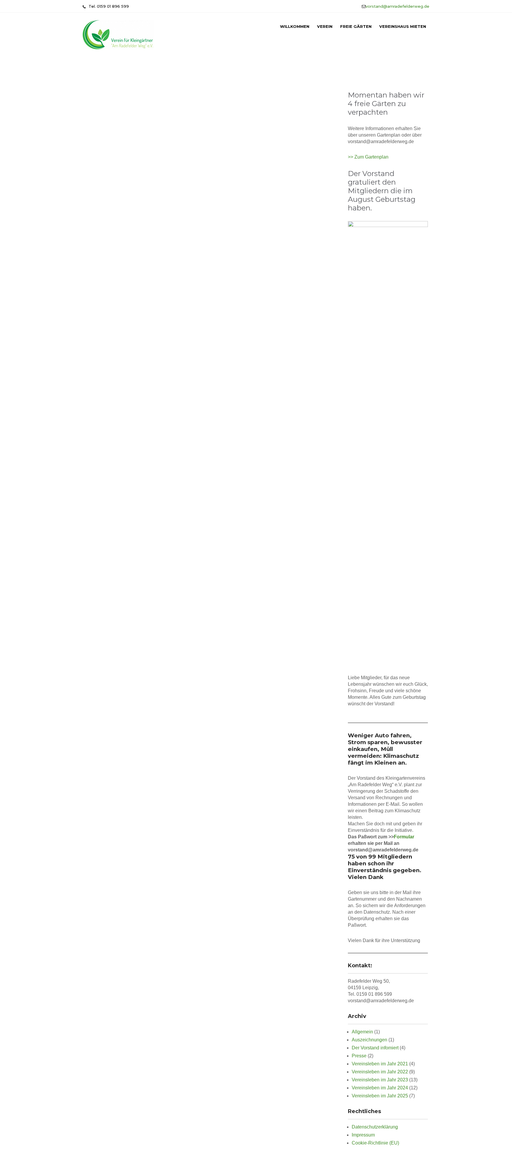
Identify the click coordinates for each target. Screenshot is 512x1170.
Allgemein (362, 1031)
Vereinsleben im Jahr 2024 (380, 1087)
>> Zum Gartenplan (368, 156)
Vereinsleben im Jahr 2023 (380, 1079)
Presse (359, 1055)
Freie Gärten (356, 26)
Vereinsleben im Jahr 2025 (380, 1095)
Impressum (363, 1134)
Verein (324, 26)
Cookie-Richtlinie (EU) (375, 1142)
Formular (404, 836)
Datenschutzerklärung (375, 1126)
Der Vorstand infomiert (375, 1047)
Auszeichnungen (369, 1039)
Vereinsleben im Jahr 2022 (380, 1071)
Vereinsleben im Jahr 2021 (380, 1063)
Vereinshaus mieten (402, 26)
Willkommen (294, 26)
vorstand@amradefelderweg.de (397, 6)
